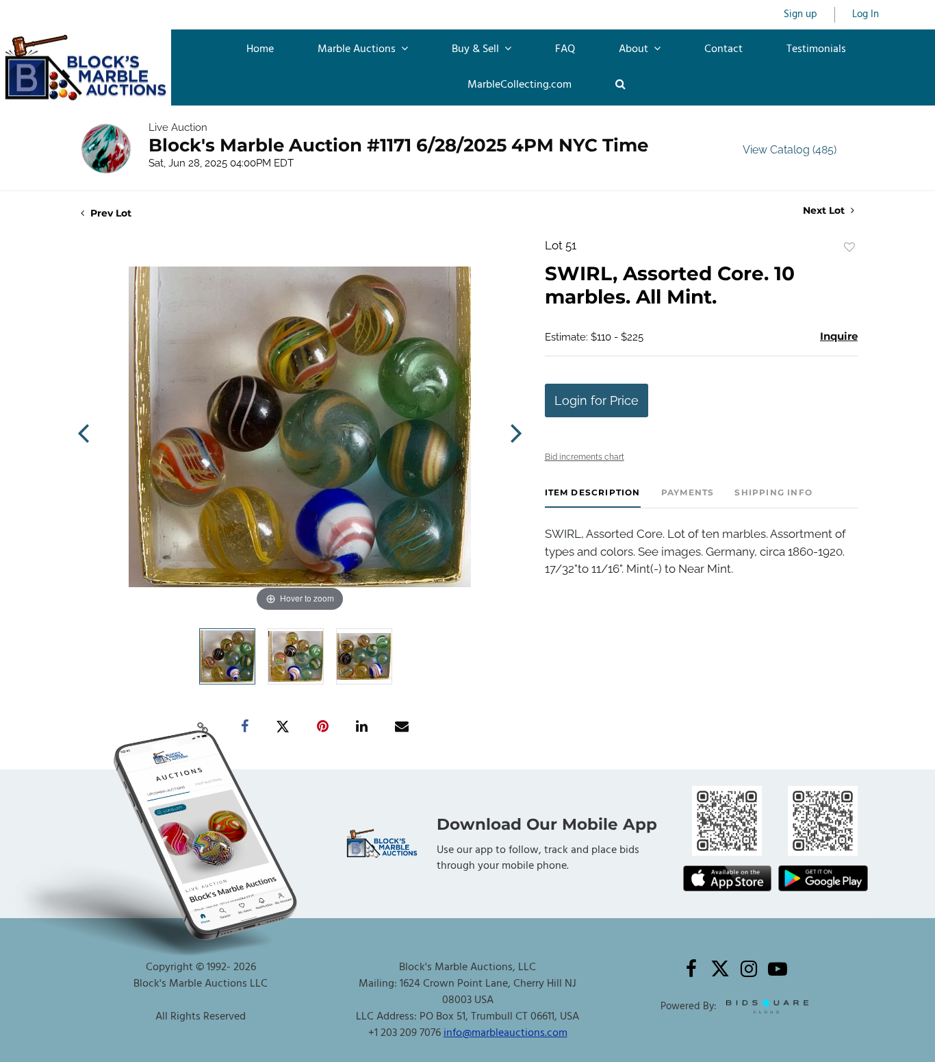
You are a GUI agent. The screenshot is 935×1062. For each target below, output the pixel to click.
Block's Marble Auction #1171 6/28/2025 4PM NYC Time (398, 145)
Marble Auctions (358, 49)
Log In (865, 15)
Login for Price (596, 400)
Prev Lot (109, 213)
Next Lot (825, 211)
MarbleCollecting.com (519, 85)
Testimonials (816, 49)
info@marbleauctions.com (505, 1033)
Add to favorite (849, 247)
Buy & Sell (477, 49)
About (635, 49)
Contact (723, 49)
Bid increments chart (584, 457)
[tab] (593, 498)
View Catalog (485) (789, 149)
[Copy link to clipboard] (203, 727)
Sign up (800, 15)
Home (260, 49)
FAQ (565, 49)
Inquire (839, 336)
